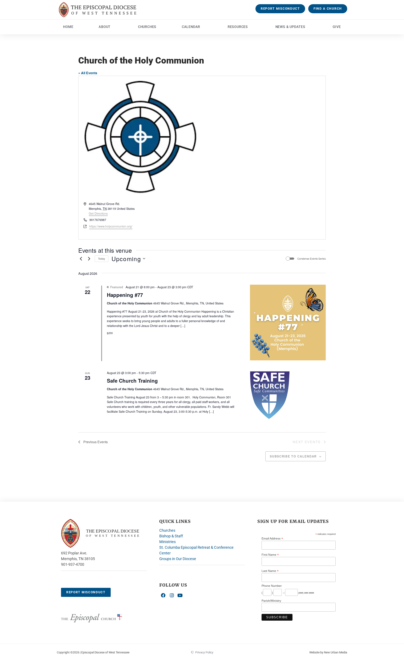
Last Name (270, 570)
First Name (270, 554)
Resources (238, 27)
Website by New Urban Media (328, 652)
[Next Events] (89, 258)
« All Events (87, 72)
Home (68, 27)
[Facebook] (163, 595)
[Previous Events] (80, 258)
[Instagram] (171, 595)
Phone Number (272, 585)
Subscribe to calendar (293, 456)
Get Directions (98, 213)
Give (337, 27)
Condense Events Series (311, 258)
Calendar (191, 27)
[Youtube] (180, 595)
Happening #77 (125, 294)
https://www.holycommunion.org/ (110, 226)
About (104, 27)
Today (101, 258)
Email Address (272, 538)
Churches (147, 27)
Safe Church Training (132, 380)
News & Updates (290, 27)
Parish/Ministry (271, 600)
